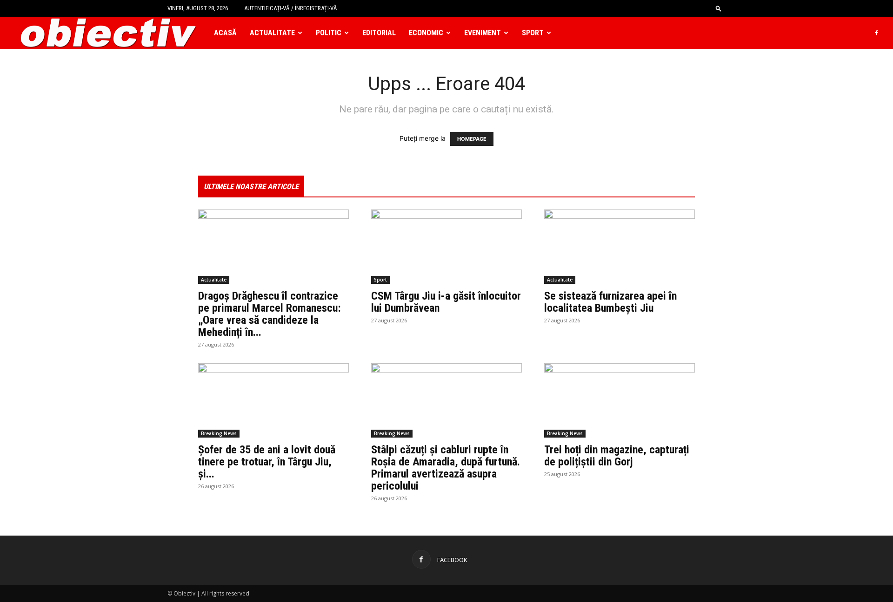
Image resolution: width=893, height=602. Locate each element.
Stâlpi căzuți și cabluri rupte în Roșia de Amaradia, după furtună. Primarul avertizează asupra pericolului (445, 467)
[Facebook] (876, 33)
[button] (719, 8)
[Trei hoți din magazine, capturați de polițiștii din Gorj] (619, 400)
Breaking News (219, 433)
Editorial (379, 32)
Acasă (225, 32)
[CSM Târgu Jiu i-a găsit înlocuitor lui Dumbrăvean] (446, 246)
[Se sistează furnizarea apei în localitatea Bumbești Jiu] (619, 246)
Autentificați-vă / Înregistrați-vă (290, 8)
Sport (533, 32)
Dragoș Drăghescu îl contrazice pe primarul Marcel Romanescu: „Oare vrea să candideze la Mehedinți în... (269, 314)
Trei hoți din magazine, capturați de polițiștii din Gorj (616, 455)
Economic (426, 32)
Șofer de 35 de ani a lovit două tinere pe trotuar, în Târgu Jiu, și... (266, 461)
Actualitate (272, 32)
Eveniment (482, 32)
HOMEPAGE (471, 139)
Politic (328, 32)
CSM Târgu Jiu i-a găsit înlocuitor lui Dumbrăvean (446, 301)
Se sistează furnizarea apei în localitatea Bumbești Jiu (610, 301)
